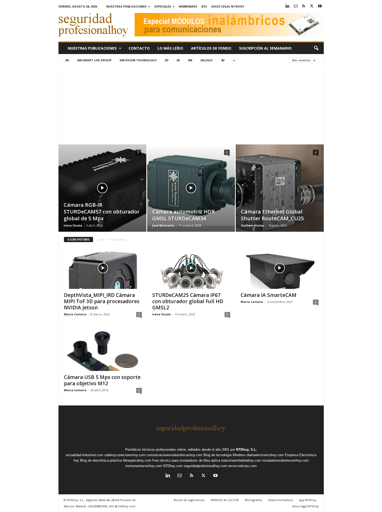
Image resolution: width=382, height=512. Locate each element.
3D (166, 60)
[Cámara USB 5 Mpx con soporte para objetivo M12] (103, 350)
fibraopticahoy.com (137, 460)
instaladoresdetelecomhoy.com (285, 460)
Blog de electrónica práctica (101, 460)
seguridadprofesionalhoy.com (205, 466)
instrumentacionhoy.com (143, 466)
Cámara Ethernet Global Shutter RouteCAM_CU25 (272, 215)
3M (190, 60)
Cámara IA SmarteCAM (269, 295)
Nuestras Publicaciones (126, 6)
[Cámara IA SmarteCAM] (280, 268)
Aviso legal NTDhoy (227, 6)
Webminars (188, 6)
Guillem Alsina (252, 225)
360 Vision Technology (138, 60)
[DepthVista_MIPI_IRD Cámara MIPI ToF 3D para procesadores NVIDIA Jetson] (103, 268)
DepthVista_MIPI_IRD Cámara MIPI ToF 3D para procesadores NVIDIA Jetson (101, 301)
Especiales (162, 6)
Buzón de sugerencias (189, 500)
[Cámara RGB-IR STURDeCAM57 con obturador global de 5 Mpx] (102, 195)
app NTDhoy (307, 500)
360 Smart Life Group (94, 60)
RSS (204, 6)
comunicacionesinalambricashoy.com (174, 455)
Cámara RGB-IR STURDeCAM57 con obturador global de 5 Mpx (102, 211)
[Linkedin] (288, 6)
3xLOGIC (206, 60)
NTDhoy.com (172, 466)
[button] (316, 48)
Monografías (253, 500)
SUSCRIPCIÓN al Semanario (265, 48)
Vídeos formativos (280, 500)
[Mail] (296, 6)
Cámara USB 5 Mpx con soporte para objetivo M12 (102, 380)
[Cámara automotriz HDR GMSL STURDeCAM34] (191, 185)
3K (178, 60)
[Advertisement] (191, 105)
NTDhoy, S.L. (246, 449)
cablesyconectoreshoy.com (124, 455)
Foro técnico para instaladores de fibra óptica (186, 460)
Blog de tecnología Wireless (224, 455)
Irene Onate (73, 225)
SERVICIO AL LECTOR (224, 500)
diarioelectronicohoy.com (265, 455)
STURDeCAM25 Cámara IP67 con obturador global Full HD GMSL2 (187, 301)
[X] (312, 6)
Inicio (101, 239)
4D (223, 60)
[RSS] (304, 6)
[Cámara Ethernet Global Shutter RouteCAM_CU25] (280, 191)
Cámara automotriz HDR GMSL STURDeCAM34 (183, 215)
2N (67, 60)
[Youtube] (320, 6)
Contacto (139, 48)
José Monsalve (163, 225)
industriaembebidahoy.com (241, 460)
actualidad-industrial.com (84, 455)
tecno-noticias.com (242, 466)
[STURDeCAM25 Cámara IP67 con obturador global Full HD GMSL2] (191, 268)
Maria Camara (75, 314)
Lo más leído (170, 48)
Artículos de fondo (211, 48)
